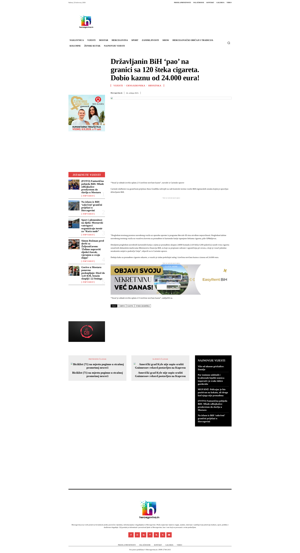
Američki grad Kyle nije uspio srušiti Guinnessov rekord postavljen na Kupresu (160, 374)
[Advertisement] (164, 21)
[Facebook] (175, 92)
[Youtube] (169, 534)
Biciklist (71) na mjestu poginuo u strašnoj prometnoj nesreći (97, 374)
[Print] (207, 92)
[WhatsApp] (191, 92)
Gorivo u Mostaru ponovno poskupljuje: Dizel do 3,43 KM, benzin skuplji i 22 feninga (93, 273)
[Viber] (218, 92)
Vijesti (118, 85)
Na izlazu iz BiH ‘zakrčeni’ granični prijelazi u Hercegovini (91, 206)
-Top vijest (88, 196)
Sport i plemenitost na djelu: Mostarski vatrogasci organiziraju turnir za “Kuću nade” (92, 225)
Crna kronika (135, 85)
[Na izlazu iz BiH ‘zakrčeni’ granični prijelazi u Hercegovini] (73, 205)
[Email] (202, 92)
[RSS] (156, 534)
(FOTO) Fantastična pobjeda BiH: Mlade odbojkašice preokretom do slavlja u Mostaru (92, 186)
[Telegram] (212, 92)
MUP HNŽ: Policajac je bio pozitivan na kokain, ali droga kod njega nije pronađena (213, 392)
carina (122, 306)
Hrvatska (154, 85)
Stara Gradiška (143, 306)
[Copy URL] (223, 92)
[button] (229, 43)
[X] (180, 92)
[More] (229, 92)
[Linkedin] (196, 92)
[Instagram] (137, 534)
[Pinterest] (186, 92)
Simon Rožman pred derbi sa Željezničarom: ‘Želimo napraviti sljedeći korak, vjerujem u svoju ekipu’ (92, 249)
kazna (130, 306)
